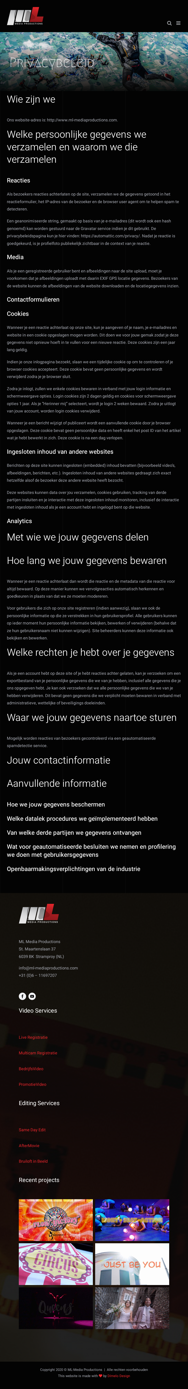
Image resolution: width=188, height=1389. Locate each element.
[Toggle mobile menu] (178, 23)
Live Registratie (33, 1037)
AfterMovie (29, 1146)
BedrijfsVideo (31, 1069)
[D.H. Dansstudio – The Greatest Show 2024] (56, 1264)
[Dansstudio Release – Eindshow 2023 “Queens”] (56, 1308)
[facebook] (22, 996)
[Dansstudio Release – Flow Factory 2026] (56, 1220)
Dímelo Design (119, 1375)
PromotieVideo (32, 1084)
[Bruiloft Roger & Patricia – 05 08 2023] (132, 1308)
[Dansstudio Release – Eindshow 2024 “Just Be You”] (132, 1264)
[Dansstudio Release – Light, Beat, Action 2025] (132, 1220)
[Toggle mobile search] (169, 23)
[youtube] (32, 996)
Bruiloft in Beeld (33, 1161)
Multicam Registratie (38, 1053)
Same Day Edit (32, 1130)
